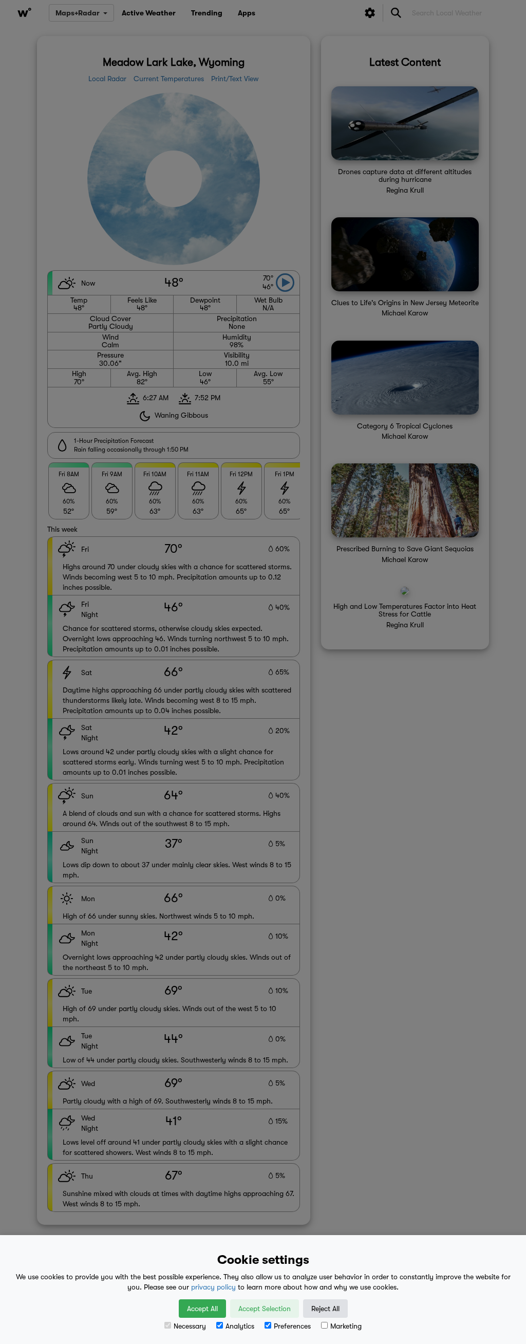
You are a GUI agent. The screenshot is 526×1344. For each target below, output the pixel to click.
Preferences (292, 1326)
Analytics (240, 1326)
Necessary (190, 1326)
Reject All (325, 1308)
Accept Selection (264, 1308)
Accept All (202, 1308)
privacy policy (213, 1287)
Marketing (346, 1326)
